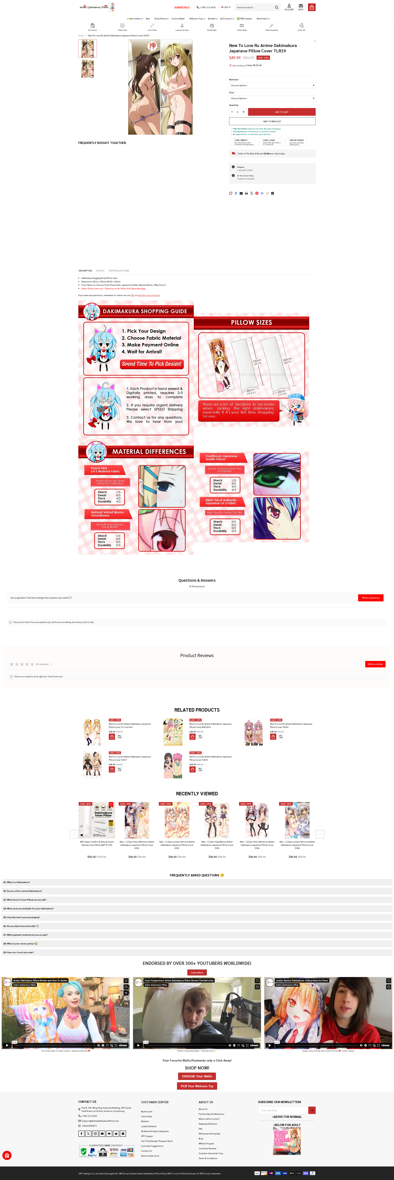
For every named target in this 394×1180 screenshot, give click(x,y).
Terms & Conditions (208, 1158)
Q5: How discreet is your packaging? (21, 917)
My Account (146, 1111)
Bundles (212, 18)
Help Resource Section (149, 295)
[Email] (241, 193)
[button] (92, 27)
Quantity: (234, 105)
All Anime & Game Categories (155, 1131)
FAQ (133, 295)
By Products (226, 18)
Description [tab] (85, 270)
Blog (201, 1138)
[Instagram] (95, 1134)
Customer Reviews (207, 1148)
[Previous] (74, 834)
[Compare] (120, 737)
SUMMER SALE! (181, 7)
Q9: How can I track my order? (18, 952)
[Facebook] (235, 193)
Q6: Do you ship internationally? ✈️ (21, 926)
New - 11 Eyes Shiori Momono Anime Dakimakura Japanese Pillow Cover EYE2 (137, 845)
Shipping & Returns (208, 1123)
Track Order (146, 1116)
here (143, 288)
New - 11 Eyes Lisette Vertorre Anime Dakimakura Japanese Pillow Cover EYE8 (297, 845)
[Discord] (262, 193)
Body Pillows (161, 18)
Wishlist (145, 1121)
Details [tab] (100, 270)
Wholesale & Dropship (209, 1133)
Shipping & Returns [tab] (119, 270)
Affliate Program (206, 1143)
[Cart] (312, 7)
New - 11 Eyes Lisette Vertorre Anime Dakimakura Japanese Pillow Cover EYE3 (177, 845)
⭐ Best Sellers (133, 18)
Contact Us (146, 1150)
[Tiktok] (272, 193)
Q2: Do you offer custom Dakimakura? (22, 890)
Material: (234, 79)
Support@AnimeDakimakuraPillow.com (100, 1120)
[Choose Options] (112, 737)
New (148, 18)
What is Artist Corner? (209, 1118)
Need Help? (262, 18)
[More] (141, 18)
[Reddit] (267, 193)
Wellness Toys (196, 18)
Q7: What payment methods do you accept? (25, 934)
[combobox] (258, 7)
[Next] (320, 834)
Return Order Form (150, 1155)
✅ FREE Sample (244, 18)
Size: (232, 92)
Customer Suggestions (152, 1145)
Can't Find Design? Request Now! (157, 1141)
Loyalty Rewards (149, 1126)
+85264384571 (89, 1125)
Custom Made (178, 18)
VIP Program (147, 1136)
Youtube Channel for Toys (211, 1153)
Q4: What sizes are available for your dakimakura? (28, 908)
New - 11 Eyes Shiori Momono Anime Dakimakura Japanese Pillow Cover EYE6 (257, 845)
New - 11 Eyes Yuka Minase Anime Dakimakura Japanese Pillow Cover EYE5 (217, 845)
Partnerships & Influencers (211, 1113)
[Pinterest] (256, 193)
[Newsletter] (312, 1110)
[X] (251, 193)
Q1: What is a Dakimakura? (16, 882)
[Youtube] (102, 1134)
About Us (203, 1109)
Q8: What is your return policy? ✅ (20, 943)
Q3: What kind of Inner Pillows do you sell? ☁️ (26, 899)
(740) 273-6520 (89, 1115)
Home (81, 35)
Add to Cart (280, 111)
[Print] (246, 193)
